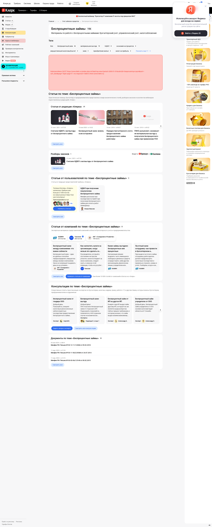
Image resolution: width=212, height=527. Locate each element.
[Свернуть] (209, 525)
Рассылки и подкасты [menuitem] (10, 81)
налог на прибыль (123, 51)
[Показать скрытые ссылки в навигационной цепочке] (58, 21)
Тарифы (33, 10)
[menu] (14, 42)
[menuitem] (13, 17)
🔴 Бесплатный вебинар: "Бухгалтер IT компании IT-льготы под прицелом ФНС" (105, 16)
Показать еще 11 (142, 51)
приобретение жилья (102, 51)
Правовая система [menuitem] (9, 75)
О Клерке (43, 10)
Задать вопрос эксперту (62, 328)
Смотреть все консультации (85, 328)
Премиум (22, 10)
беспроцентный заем (66, 46)
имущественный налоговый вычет (64, 51)
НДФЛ (108, 46)
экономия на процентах (126, 46)
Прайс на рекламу (8, 521)
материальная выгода (90, 46)
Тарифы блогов (7, 524)
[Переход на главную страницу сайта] (8, 10)
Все (51, 46)
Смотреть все (58, 144)
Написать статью (64, 209)
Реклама (19, 521)
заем (85, 51)
